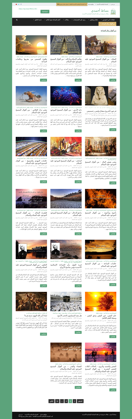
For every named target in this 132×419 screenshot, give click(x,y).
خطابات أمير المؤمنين (108, 19)
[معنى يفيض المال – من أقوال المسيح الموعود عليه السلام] (100, 147)
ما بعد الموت (113, 364)
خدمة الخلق (38, 19)
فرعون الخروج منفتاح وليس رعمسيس (101, 111)
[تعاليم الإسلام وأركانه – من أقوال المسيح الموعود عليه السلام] (66, 45)
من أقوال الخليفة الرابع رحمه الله (75, 313)
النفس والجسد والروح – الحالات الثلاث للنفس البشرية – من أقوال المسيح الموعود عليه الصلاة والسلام (100, 368)
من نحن (113, 4)
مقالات (67, 19)
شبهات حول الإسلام (57, 313)
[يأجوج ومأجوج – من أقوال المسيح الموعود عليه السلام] (100, 199)
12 (57, 401)
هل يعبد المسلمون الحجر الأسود (69, 315)
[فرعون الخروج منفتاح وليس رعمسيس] (100, 96)
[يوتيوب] (16, 4)
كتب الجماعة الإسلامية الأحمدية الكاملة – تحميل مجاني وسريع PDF (72, 4)
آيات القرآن (44, 313)
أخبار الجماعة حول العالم (53, 19)
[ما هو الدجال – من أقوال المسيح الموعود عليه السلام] (66, 199)
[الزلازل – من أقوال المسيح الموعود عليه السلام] (66, 147)
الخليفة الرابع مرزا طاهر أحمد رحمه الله (61, 318)
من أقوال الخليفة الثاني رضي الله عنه (105, 107)
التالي (51, 401)
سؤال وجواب (64, 313)
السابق (80, 401)
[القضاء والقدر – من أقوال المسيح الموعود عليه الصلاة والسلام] (66, 353)
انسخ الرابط (45, 11)
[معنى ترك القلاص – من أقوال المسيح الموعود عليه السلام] (31, 96)
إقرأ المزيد (113, 80)
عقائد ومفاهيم (94, 19)
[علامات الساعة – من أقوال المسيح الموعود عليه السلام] (100, 250)
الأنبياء (90, 107)
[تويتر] (19, 4)
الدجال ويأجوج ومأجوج (42, 56)
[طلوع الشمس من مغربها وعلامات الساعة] (31, 45)
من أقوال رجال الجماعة (108, 24)
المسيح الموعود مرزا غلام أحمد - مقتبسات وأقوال (106, 56)
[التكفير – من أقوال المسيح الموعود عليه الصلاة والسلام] (31, 250)
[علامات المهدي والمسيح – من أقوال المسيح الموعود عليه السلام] (31, 147)
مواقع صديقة (91, 4)
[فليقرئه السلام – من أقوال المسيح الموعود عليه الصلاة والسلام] (31, 199)
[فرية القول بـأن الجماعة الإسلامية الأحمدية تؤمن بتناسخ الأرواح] (66, 250)
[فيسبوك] (21, 4)
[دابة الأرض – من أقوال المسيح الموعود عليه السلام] (66, 96)
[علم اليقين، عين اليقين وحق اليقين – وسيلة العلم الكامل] (100, 302)
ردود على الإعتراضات (79, 19)
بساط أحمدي (100, 10)
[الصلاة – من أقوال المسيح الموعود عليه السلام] (100, 45)
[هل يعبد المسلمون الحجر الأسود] (66, 302)
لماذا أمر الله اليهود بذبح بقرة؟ (35, 315)
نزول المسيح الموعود (112, 159)
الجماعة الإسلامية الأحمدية (102, 4)
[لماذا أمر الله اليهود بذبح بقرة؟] (31, 302)
